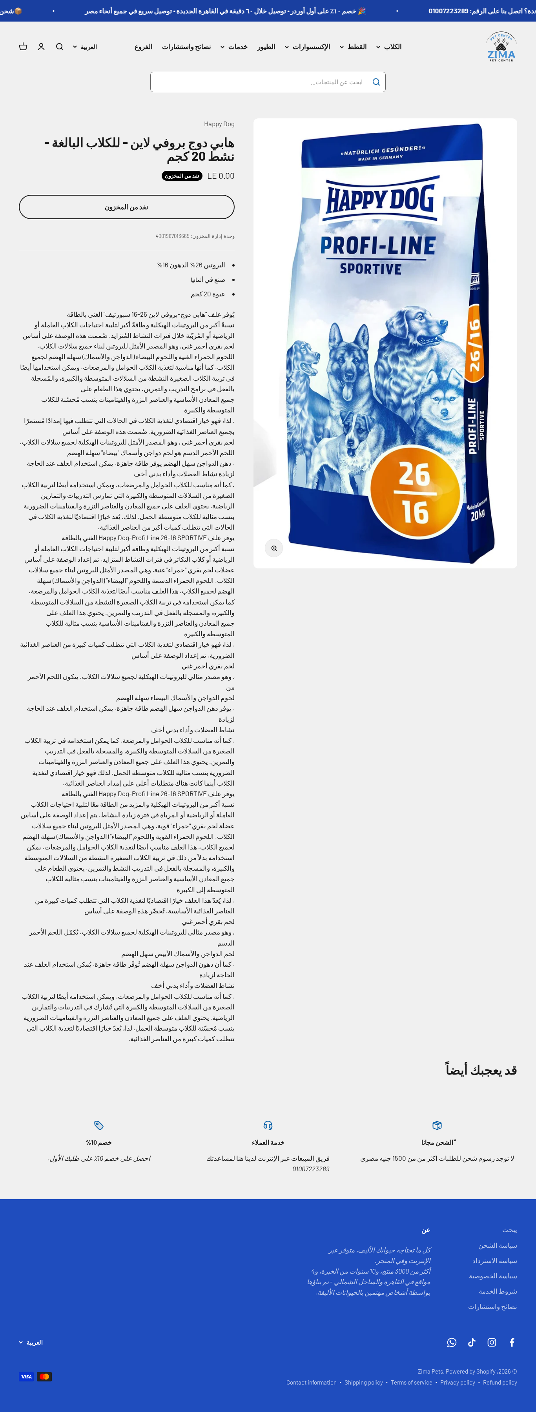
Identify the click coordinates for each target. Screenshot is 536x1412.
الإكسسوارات (311, 47)
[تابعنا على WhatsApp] (452, 1342)
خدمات (238, 47)
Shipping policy (364, 1382)
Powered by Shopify (471, 1371)
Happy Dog (219, 123)
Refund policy (500, 1382)
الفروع (144, 47)
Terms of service (411, 1382)
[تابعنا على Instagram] (492, 1342)
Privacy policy (457, 1382)
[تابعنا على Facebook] (512, 1342)
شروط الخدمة (498, 1291)
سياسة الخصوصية (493, 1276)
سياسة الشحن (497, 1245)
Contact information (311, 1382)
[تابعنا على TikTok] (472, 1342)
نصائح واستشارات (186, 47)
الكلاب (393, 47)
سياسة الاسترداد (494, 1260)
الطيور (266, 47)
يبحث (509, 1229)
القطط (357, 47)
